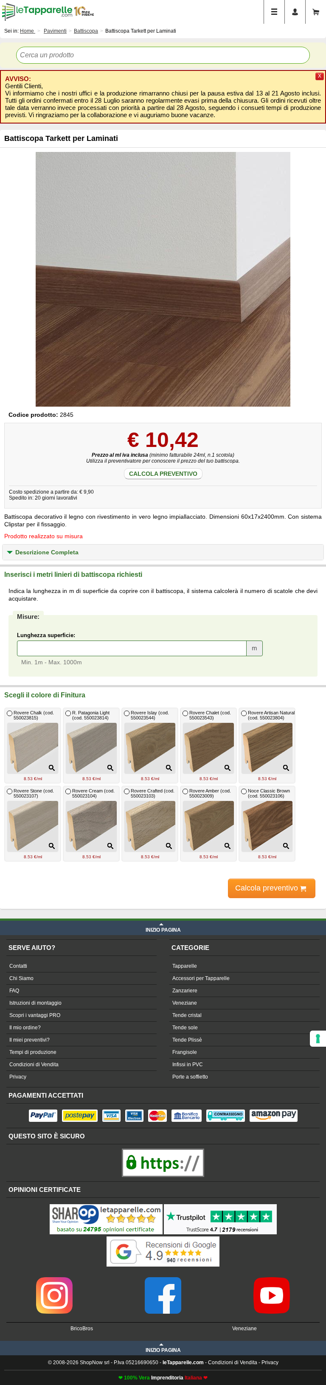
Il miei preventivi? (29, 1040)
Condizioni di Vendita (34, 1065)
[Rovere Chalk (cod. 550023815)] (53, 767)
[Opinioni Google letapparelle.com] (163, 1237)
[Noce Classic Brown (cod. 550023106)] (287, 846)
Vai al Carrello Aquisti (316, 12)
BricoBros (81, 1329)
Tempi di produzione (32, 1052)
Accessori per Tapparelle (201, 978)
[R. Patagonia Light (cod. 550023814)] (111, 767)
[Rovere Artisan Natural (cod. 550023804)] (287, 767)
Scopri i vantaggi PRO (34, 1015)
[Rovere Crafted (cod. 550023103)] (170, 846)
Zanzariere (184, 991)
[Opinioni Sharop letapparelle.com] (106, 1205)
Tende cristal (187, 1015)
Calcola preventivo (163, 473)
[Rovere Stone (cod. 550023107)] (53, 846)
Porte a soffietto (190, 1077)
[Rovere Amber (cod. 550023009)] (229, 846)
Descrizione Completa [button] (47, 552)
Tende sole (185, 1028)
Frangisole (184, 1052)
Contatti (18, 966)
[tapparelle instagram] (54, 1280)
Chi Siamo (21, 978)
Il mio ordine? (25, 1028)
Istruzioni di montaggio (35, 1003)
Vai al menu (274, 12)
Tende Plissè (187, 1040)
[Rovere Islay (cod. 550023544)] (170, 767)
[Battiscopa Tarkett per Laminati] (163, 279)
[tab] (163, 552)
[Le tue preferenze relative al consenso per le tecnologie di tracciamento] (318, 1039)
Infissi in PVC (187, 1065)
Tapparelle (184, 966)
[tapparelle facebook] (163, 1280)
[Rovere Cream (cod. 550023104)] (111, 846)
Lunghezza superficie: (46, 635)
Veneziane (184, 1003)
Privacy (17, 1077)
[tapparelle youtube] (271, 1280)
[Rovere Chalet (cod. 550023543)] (229, 767)
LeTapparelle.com (37, 12)
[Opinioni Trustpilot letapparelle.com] (220, 1205)
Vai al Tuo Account (295, 12)
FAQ (14, 991)
